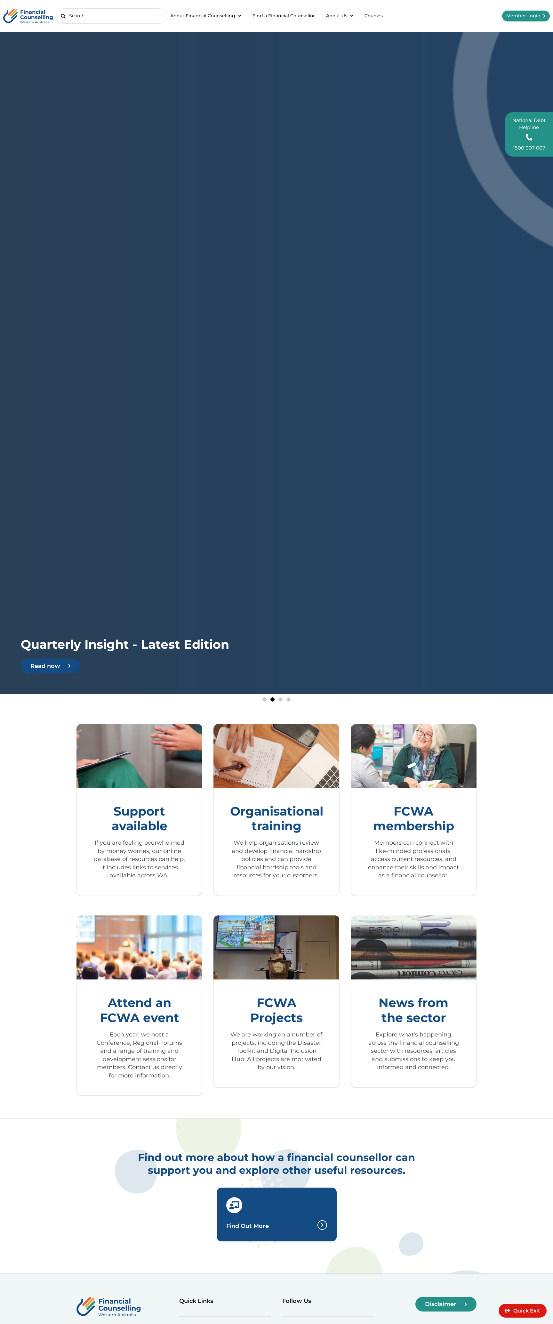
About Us (336, 16)
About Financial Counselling (202, 16)
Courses (374, 16)
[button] (264, 699)
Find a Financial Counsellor (283, 16)
